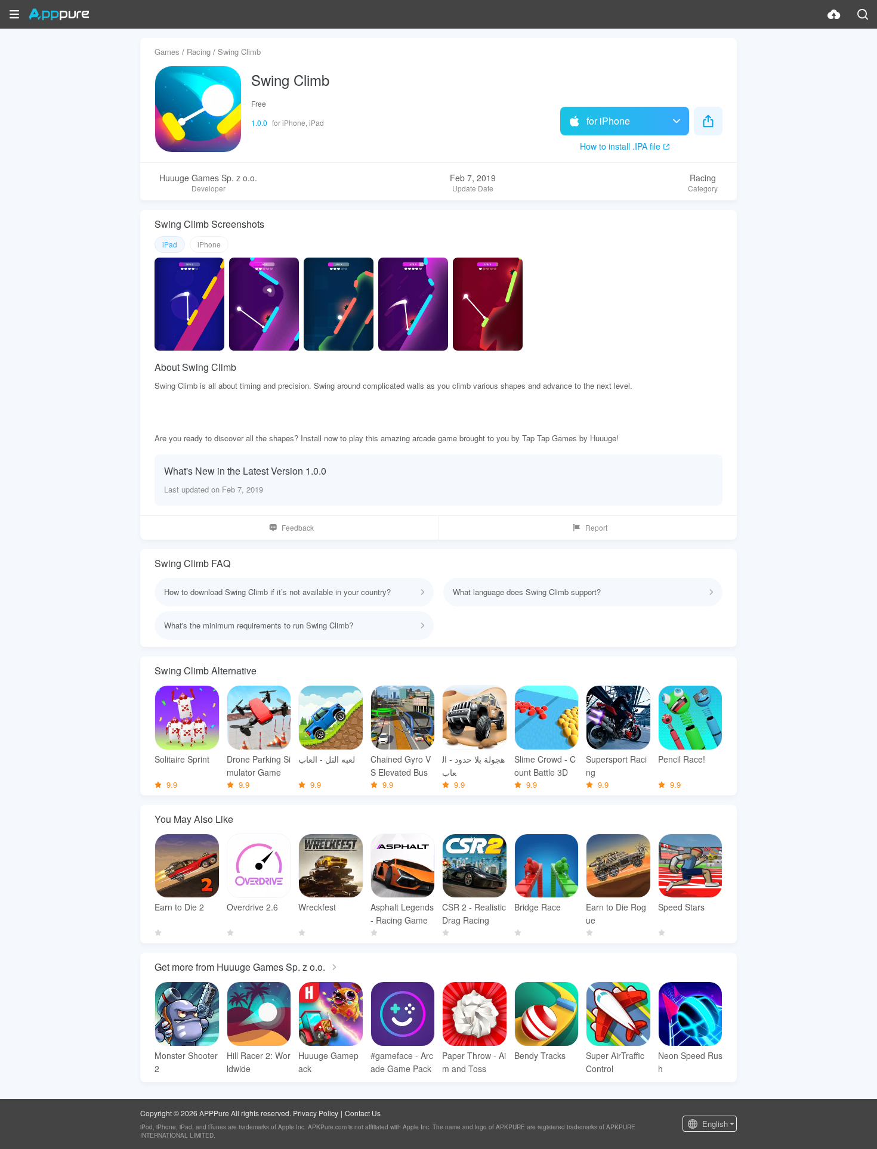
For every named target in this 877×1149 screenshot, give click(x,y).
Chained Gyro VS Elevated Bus (400, 765)
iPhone (209, 244)
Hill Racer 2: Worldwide (259, 1061)
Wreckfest (317, 907)
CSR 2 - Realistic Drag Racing (474, 913)
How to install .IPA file (620, 146)
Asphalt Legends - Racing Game (402, 913)
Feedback (298, 527)
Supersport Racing (616, 765)
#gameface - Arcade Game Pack (401, 1061)
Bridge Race (537, 907)
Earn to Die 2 (179, 907)
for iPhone (608, 121)
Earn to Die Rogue (616, 913)
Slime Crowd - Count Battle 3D (545, 765)
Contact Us (363, 1113)
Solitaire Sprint (182, 759)
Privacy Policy (315, 1113)
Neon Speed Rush (690, 1061)
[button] (14, 14)
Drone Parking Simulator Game (259, 765)
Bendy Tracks (540, 1055)
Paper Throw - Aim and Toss (474, 1061)
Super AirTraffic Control (615, 1061)
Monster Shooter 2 (186, 1061)
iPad (169, 244)
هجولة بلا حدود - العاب (473, 765)
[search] (862, 14)
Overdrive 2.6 (252, 907)
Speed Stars (681, 907)
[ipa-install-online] (834, 14)
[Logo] (59, 14)
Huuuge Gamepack (328, 1061)
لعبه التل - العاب (326, 759)
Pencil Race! (681, 759)
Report (596, 527)
